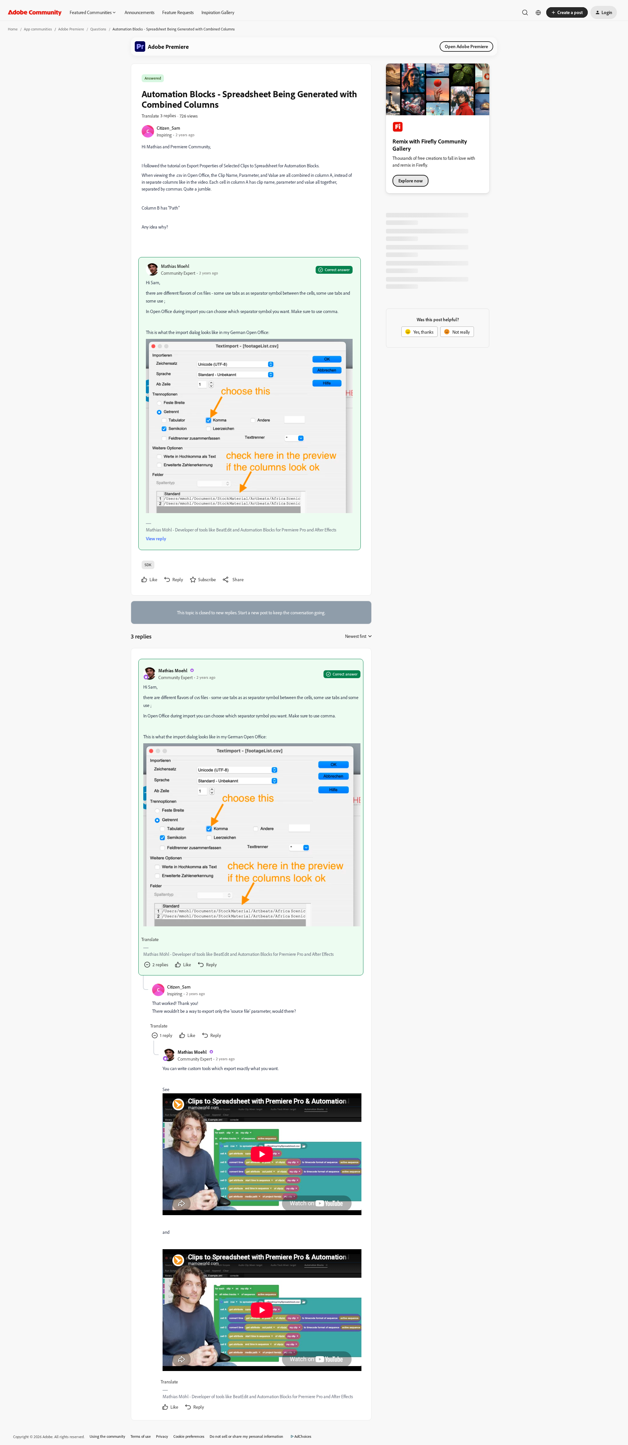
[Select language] (538, 12)
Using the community (107, 1436)
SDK (148, 564)
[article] (250, 817)
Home (13, 29)
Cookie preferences (188, 1436)
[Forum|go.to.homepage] (35, 12)
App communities (38, 29)
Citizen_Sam (168, 128)
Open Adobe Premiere (466, 46)
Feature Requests (178, 12)
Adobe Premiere (71, 29)
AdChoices (302, 1436)
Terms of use (141, 1436)
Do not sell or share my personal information (246, 1436)
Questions (98, 29)
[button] (567, 12)
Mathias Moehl (175, 266)
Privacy (162, 1436)
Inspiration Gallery (217, 12)
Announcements (139, 12)
